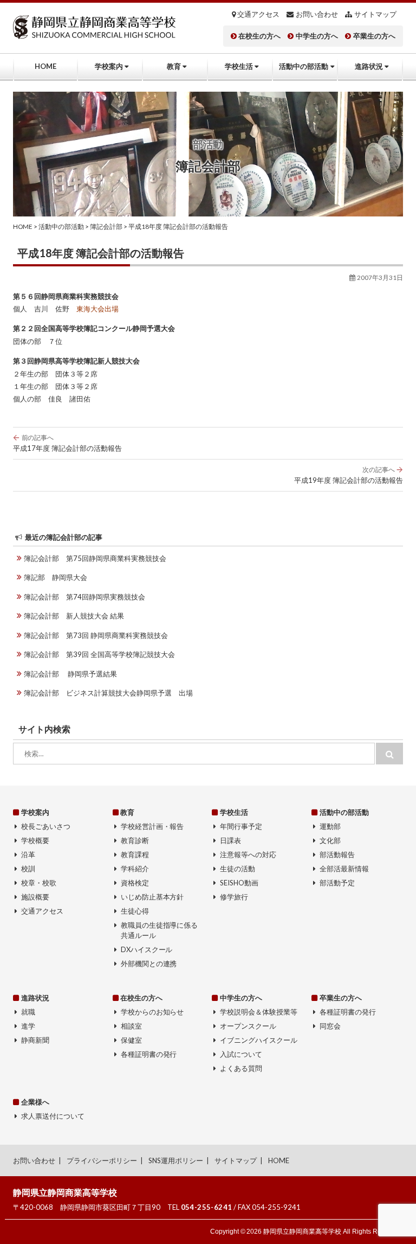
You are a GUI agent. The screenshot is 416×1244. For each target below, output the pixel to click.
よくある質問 (241, 1068)
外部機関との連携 (149, 963)
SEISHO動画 (239, 882)
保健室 (131, 1040)
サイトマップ (375, 14)
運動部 (330, 826)
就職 (28, 1011)
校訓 (28, 868)
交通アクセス (258, 14)
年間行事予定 (241, 826)
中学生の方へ (317, 36)
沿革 (28, 854)
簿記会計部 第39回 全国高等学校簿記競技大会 (99, 654)
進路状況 (369, 66)
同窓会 (330, 1026)
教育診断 (135, 840)
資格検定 (135, 882)
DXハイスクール (147, 949)
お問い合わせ (317, 14)
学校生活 (239, 66)
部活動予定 (337, 882)
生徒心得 (135, 911)
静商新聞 (35, 1040)
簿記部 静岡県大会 (55, 577)
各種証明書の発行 (149, 1054)
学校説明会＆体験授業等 (258, 1011)
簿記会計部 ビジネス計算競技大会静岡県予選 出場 (108, 692)
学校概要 (35, 840)
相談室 (131, 1026)
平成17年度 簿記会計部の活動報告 (67, 442)
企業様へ (35, 1102)
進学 (28, 1026)
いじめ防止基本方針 (152, 896)
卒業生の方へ (374, 36)
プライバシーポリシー (102, 1160)
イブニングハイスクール (258, 1040)
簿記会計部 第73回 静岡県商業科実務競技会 (96, 635)
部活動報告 (337, 854)
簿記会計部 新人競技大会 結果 (74, 615)
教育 (174, 66)
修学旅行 (234, 896)
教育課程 (135, 854)
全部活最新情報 (344, 868)
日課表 (230, 840)
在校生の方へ (259, 36)
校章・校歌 (38, 882)
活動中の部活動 (303, 66)
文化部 (330, 840)
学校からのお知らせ (152, 1011)
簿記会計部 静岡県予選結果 (70, 673)
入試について (241, 1054)
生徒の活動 (237, 868)
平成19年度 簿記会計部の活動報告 (348, 474)
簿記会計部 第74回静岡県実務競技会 (84, 596)
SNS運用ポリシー (175, 1160)
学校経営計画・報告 (152, 826)
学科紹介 (135, 868)
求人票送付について (52, 1116)
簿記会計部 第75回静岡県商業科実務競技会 (95, 558)
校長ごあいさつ (45, 826)
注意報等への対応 (248, 854)
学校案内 (109, 66)
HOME (45, 66)
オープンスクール (248, 1026)
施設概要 (35, 896)
